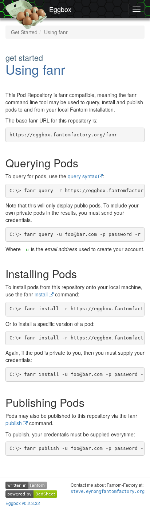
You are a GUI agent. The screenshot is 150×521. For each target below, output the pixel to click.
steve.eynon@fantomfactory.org (108, 491)
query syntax (82, 176)
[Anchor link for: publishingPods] (93, 402)
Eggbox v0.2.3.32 (22, 503)
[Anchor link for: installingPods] (85, 273)
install (41, 294)
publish (13, 423)
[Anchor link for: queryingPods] (87, 162)
